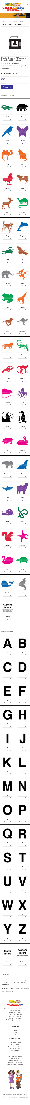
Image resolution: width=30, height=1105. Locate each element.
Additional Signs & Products (15, 1065)
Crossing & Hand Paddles (15, 1056)
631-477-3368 (17, 1016)
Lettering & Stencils (15, 1060)
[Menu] (27, 5)
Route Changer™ (12, 21)
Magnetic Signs (15, 1050)
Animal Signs (15, 1044)
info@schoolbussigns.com (17, 1020)
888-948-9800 (18, 1014)
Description (5, 974)
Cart (15, 1036)
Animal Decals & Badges (15, 1046)
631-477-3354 (16, 1018)
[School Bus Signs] (13, 4)
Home (3, 21)
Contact (15, 1034)
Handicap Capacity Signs (15, 1062)
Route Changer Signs (15, 1042)
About (15, 1032)
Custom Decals (15, 1058)
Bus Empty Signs (15, 1048)
